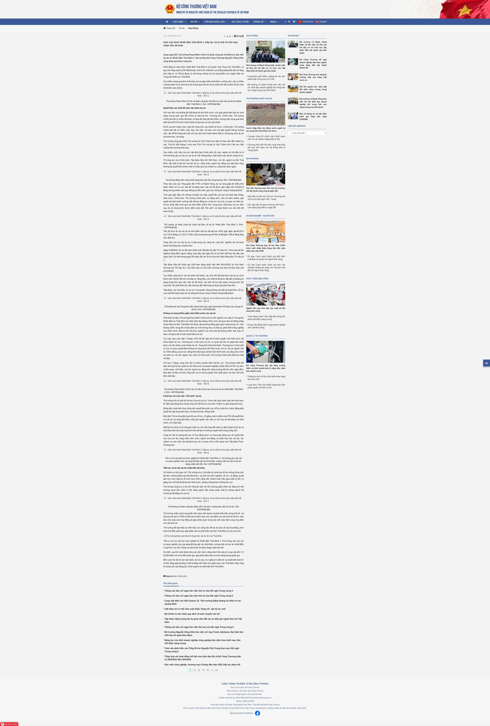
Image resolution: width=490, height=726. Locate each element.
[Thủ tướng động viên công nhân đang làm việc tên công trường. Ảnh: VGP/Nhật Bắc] (203, 173)
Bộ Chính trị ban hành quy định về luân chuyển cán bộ (192, 614)
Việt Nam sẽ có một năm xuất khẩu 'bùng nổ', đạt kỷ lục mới (195, 609)
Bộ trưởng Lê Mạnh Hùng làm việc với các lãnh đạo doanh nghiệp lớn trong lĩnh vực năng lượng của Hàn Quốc (266, 87)
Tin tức (182, 28)
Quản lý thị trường (257, 336)
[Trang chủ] (207, 9)
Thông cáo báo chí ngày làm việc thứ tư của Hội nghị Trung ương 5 (199, 591)
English (323, 22)
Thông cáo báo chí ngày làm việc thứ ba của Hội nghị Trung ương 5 (199, 596)
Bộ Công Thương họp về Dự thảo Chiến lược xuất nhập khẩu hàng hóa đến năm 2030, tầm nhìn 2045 (265, 248)
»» (216, 670)
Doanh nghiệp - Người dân (260, 216)
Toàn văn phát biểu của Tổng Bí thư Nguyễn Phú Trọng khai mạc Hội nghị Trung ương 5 (202, 650)
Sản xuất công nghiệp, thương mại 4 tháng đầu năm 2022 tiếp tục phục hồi (202, 664)
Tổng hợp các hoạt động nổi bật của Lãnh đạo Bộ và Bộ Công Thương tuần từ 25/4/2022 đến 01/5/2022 (203, 658)
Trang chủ (170, 28)
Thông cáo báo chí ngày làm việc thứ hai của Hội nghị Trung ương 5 (199, 627)
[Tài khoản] (294, 21)
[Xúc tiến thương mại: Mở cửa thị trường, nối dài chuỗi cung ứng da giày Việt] (265, 174)
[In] (235, 36)
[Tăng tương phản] (240, 36)
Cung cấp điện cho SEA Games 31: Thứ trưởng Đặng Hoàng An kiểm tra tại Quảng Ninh (203, 602)
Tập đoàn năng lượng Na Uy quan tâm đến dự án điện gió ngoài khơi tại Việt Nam (203, 620)
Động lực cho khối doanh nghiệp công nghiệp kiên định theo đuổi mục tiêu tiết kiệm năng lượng (202, 642)
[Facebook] (257, 713)
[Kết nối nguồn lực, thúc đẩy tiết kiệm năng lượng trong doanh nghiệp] (293, 88)
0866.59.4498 (248, 701)
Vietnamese (308, 22)
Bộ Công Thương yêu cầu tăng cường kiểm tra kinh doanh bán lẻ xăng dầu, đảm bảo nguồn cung (265, 368)
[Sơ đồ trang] (486, 363)
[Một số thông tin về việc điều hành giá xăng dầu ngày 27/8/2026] (293, 115)
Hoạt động (193, 28)
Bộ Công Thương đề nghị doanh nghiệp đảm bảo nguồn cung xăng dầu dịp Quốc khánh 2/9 (313, 63)
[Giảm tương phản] (243, 36)
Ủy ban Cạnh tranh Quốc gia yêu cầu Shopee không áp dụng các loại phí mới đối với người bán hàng (266, 267)
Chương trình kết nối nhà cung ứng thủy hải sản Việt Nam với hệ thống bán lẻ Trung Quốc (266, 147)
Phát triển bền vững (257, 279)
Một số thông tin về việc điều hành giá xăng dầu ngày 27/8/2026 (313, 116)
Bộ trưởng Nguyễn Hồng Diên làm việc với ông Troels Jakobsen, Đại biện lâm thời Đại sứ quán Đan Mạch (204, 633)
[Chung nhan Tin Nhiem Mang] (241, 713)
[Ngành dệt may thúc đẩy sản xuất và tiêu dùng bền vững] (265, 294)
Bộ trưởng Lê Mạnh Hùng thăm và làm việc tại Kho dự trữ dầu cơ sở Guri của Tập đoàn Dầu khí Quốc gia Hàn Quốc (265, 68)
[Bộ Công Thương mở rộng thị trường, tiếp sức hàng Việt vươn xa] (293, 76)
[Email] (238, 36)
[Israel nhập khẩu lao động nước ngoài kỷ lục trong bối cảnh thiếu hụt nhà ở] (265, 114)
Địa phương (252, 158)
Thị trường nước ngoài (259, 98)
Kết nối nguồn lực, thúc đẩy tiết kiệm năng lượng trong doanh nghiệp (313, 89)
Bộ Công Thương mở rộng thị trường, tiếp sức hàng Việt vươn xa (313, 77)
